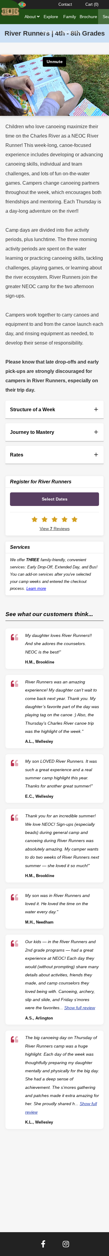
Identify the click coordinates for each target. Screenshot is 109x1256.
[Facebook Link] (43, 1244)
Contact (65, 4)
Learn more (36, 588)
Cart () (91, 4)
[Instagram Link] (66, 1244)
